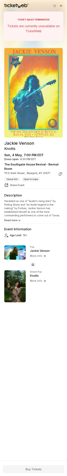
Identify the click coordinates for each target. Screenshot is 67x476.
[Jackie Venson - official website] (33, 264)
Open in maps (31, 179)
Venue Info (12, 179)
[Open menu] (61, 6)
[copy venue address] (60, 174)
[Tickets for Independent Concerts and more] (16, 6)
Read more (11, 220)
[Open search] (54, 6)
